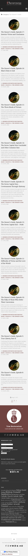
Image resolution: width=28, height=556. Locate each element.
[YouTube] (13, 435)
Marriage (24, 512)
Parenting (3, 516)
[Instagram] (7, 435)
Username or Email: (6, 442)
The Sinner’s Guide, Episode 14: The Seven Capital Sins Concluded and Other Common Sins (13, 145)
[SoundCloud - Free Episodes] (20, 435)
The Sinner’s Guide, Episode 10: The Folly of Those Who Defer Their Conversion (12, 299)
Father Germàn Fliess (13, 506)
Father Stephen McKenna (18, 510)
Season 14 (8, 48)
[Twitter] (10, 435)
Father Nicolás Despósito (12, 508)
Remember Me (6, 451)
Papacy (20, 514)
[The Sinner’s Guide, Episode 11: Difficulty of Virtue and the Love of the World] (14, 251)
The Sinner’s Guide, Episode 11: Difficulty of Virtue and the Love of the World (13, 261)
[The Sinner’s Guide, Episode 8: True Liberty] (14, 365)
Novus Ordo (14, 514)
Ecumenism (7, 502)
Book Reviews (14, 494)
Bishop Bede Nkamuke (11, 490)
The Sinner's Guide (17, 48)
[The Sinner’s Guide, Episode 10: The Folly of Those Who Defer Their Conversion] (14, 290)
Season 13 (8, 389)
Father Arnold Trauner (10, 505)
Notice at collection (7, 554)
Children (23, 500)
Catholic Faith (18, 496)
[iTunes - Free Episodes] (18, 435)
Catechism (22, 494)
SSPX (19, 518)
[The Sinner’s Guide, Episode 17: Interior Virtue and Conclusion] (14, 24)
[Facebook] (5, 435)
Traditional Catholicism (11, 520)
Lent (21, 512)
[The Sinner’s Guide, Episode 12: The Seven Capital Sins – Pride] (14, 214)
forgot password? (13, 449)
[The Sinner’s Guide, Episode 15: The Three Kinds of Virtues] (14, 97)
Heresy (6, 512)
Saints (20, 516)
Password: (3, 446)
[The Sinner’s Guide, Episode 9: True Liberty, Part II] (14, 328)
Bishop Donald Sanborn (10, 493)
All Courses (14, 533)
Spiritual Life (13, 518)
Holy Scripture (17, 512)
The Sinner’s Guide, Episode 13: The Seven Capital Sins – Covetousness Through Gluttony (13, 184)
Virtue (15, 522)
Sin (23, 516)
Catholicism (16, 500)
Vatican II (10, 522)
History (11, 512)
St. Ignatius (23, 517)
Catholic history (8, 500)
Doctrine (2, 502)
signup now (4, 449)
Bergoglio (3, 490)
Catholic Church (6, 496)
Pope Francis (9, 516)
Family (10, 502)
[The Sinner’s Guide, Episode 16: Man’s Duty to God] (14, 61)
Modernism (5, 514)
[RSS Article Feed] (15, 435)
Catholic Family (5, 498)
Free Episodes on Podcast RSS (14, 469)
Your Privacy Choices (12, 551)
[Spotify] (23, 435)
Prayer (16, 516)
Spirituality (5, 518)
